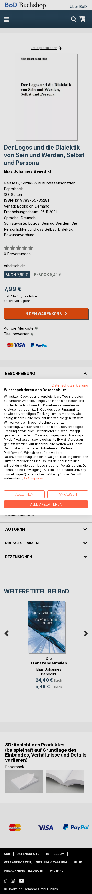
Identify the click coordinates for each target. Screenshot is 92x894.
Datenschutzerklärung (70, 385)
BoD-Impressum (35, 478)
